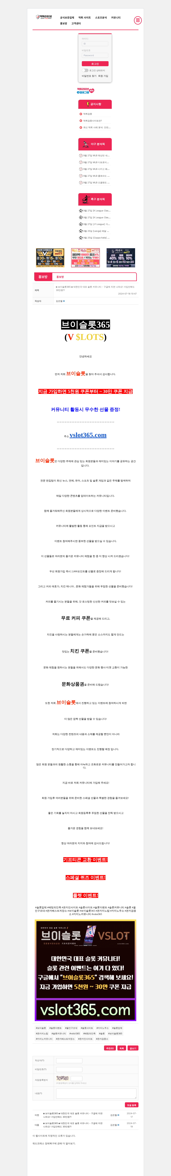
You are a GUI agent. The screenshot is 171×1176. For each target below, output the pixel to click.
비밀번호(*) (40, 1069)
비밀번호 (86, 50)
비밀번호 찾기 (89, 75)
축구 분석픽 (98, 199)
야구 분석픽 (98, 144)
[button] (59, 301)
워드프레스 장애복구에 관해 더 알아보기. (54, 1143)
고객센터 (76, 23)
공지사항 (96, 104)
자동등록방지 (41, 1080)
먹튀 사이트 (84, 17)
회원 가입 (103, 75)
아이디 (85, 38)
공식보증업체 (67, 17)
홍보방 (63, 23)
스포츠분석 (101, 17)
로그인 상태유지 (97, 70)
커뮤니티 (116, 17)
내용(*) (38, 1093)
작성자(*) (39, 1060)
